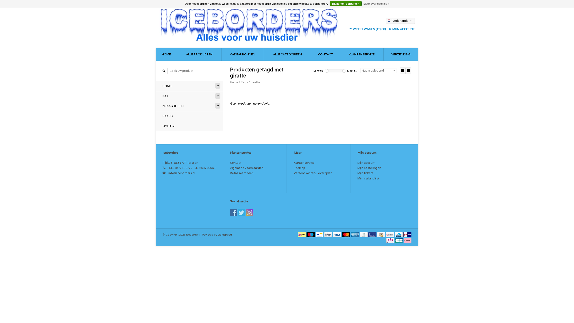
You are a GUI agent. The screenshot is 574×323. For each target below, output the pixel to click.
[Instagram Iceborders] (249, 212)
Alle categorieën (287, 54)
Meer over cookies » (376, 3)
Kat (165, 96)
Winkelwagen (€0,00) (369, 29)
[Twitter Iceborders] (241, 212)
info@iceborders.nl (181, 173)
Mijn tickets (365, 173)
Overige (169, 126)
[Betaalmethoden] (302, 234)
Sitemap (299, 168)
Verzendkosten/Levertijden (313, 173)
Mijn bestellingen (369, 168)
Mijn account (403, 29)
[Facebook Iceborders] (233, 212)
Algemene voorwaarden (246, 168)
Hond (167, 86)
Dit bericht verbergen (345, 3)
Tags (244, 82)
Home (166, 54)
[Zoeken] (164, 71)
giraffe (255, 82)
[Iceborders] (253, 24)
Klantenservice (362, 54)
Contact (325, 54)
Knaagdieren (173, 106)
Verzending (401, 54)
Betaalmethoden (242, 173)
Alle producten (199, 54)
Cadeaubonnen (242, 54)
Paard (168, 116)
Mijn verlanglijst (368, 178)
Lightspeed (225, 234)
